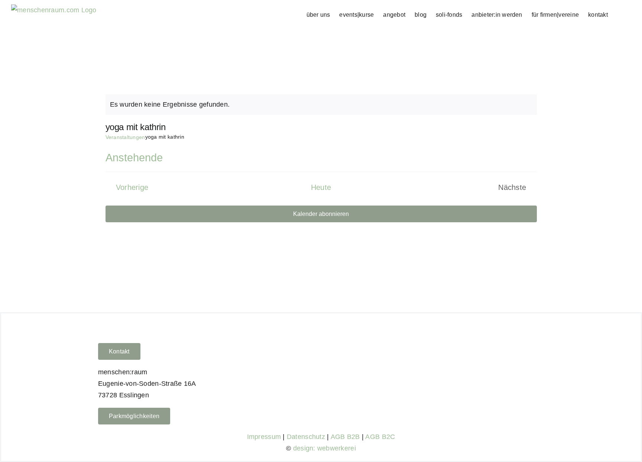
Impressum (264, 436)
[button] (619, 14)
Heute (321, 187)
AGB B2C (380, 436)
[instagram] (529, 382)
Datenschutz (306, 436)
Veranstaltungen (125, 137)
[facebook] (517, 382)
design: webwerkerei (324, 448)
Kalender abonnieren (321, 214)
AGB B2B (345, 436)
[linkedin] (541, 382)
